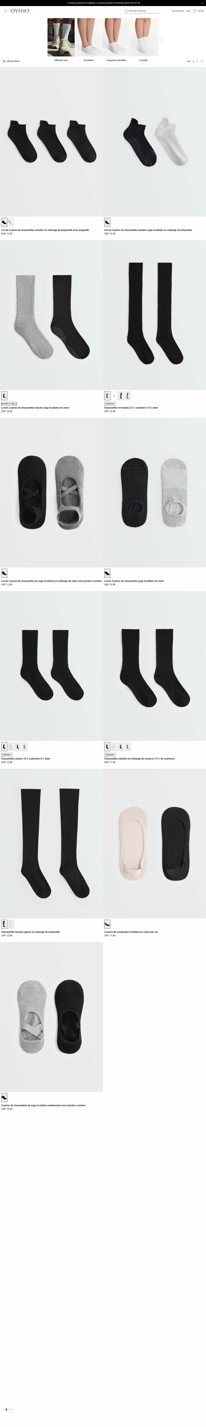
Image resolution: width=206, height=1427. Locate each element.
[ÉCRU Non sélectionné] (114, 395)
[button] (198, 11)
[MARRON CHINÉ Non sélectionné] (128, 395)
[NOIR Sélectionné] (4, 222)
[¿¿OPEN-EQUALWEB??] (9, 1409)
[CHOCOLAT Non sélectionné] (121, 395)
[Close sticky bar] (202, 3)
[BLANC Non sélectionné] (11, 222)
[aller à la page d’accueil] (20, 11)
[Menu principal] (6, 10)
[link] (177, 11)
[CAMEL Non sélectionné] (128, 746)
